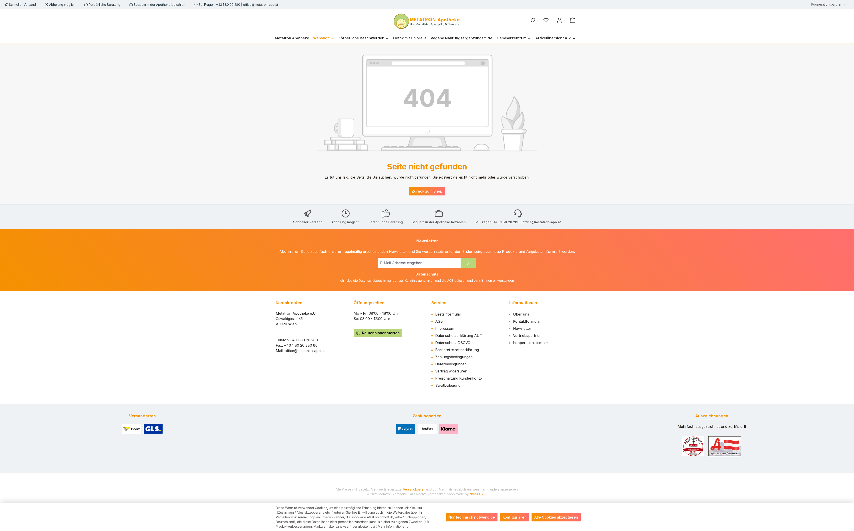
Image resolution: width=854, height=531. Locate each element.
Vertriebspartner (527, 335)
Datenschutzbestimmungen (378, 280)
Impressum (444, 328)
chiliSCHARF (478, 494)
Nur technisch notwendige (471, 517)
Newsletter (522, 328)
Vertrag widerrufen (451, 371)
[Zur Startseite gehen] (427, 20)
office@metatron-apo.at (260, 4)
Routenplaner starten (380, 333)
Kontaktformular (527, 321)
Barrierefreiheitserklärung (457, 350)
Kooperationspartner (530, 342)
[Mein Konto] (559, 20)
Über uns (521, 314)
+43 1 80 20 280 (304, 340)
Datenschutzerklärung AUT (458, 335)
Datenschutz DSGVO (452, 342)
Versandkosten (414, 489)
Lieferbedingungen (451, 364)
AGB (450, 280)
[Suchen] (532, 20)
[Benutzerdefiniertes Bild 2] (724, 446)
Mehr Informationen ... (393, 526)
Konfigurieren (514, 517)
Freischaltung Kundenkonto (458, 378)
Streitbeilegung (447, 385)
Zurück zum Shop (427, 191)
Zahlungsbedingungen (454, 357)
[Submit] (468, 263)
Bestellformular (448, 314)
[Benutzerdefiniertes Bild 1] (693, 446)
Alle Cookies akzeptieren (556, 517)
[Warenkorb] (572, 20)
